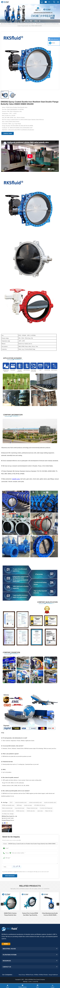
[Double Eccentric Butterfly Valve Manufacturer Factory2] (30, 13)
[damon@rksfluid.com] (5, 823)
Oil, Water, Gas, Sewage (7, 813)
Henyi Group (22, 974)
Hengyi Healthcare (53, 974)
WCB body (19, 805)
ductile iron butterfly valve (50, 802)
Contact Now (7, 133)
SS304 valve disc (20, 811)
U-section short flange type (46, 808)
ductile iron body (28, 805)
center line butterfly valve (20, 802)
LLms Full (35, 981)
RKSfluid (36, 974)
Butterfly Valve (15, 23)
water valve (40, 811)
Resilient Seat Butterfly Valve (27, 23)
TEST (11, 802)
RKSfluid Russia (30, 974)
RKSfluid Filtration (43, 974)
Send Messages (9, 875)
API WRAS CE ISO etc (39, 805)
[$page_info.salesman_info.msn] (3, 823)
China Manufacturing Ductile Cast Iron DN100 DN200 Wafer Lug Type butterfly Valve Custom (50, 914)
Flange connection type (32, 808)
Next (58, 904)
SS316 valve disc (31, 811)
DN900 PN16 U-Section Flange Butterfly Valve (10, 914)
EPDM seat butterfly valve (8, 805)
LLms (30, 981)
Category (9, 23)
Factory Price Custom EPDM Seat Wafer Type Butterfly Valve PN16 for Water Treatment (30, 914)
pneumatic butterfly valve (8, 811)
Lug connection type (19, 808)
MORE (6, 944)
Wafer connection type (7, 808)
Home (4, 23)
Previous (2, 904)
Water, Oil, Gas (48, 811)
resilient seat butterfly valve (35, 802)
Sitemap (25, 981)
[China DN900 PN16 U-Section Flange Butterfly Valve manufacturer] (10, 901)
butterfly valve (16, 479)
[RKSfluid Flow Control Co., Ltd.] (5, 2)
